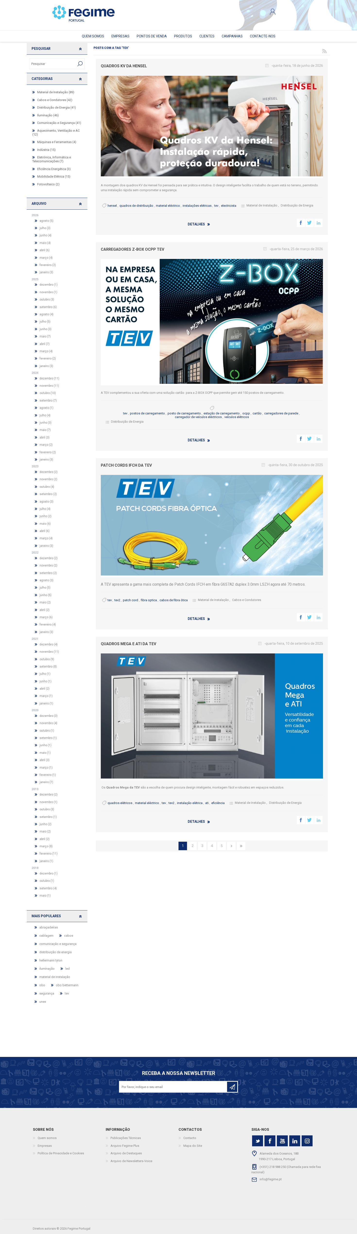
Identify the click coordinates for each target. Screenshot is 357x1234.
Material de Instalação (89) (55, 92)
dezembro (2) (49, 472)
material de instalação (54, 977)
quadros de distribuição (136, 205)
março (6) (46, 617)
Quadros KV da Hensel (124, 66)
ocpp (246, 413)
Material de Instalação (261, 205)
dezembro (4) (49, 644)
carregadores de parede (281, 413)
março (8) (46, 846)
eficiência (218, 803)
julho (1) (45, 674)
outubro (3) (47, 299)
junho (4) (45, 235)
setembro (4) (48, 888)
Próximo (231, 846)
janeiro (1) (46, 703)
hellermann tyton (50, 960)
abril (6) (45, 250)
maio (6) (45, 523)
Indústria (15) (46, 150)
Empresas (45, 1146)
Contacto (189, 1138)
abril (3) (45, 437)
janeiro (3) (46, 272)
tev (216, 205)
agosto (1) (46, 408)
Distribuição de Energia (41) (56, 107)
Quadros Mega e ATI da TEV (128, 644)
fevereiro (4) (48, 624)
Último (241, 846)
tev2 (117, 600)
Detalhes (196, 224)
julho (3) (45, 228)
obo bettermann (67, 985)
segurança (46, 993)
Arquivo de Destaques (126, 1153)
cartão (257, 413)
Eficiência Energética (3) (54, 169)
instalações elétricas (197, 205)
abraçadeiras (48, 927)
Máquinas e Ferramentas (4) (56, 142)
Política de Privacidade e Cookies (61, 1153)
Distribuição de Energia (297, 205)
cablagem (46, 935)
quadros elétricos (120, 803)
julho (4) (45, 415)
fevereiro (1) (48, 775)
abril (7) (45, 344)
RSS (324, 51)
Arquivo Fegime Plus (124, 1146)
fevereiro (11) (49, 853)
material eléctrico (168, 205)
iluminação (47, 968)
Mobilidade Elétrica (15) (53, 176)
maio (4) (45, 243)
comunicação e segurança (57, 944)
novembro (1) (48, 292)
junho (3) (45, 329)
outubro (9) (47, 659)
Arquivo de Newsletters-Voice (131, 1161)
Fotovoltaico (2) (48, 184)
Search (80, 63)
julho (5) (45, 321)
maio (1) (45, 752)
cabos (68, 935)
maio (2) (45, 602)
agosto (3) (46, 501)
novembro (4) (48, 723)
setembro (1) (48, 738)
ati (207, 803)
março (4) (46, 257)
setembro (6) (48, 307)
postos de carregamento (147, 413)
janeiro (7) (46, 782)
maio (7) (45, 336)
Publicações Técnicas (125, 1138)
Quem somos (47, 1138)
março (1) (46, 696)
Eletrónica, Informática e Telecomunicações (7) (51, 159)
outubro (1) (47, 730)
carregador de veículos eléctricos (198, 417)
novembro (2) (48, 479)
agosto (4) (46, 314)
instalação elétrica (190, 803)
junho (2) (45, 516)
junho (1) (45, 681)
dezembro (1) (49, 284)
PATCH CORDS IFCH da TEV (126, 465)
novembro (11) (49, 385)
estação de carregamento (222, 413)
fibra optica (149, 600)
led (67, 968)
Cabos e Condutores (246, 600)
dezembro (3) (49, 716)
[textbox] (52, 63)
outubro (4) (47, 486)
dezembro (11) (49, 378)
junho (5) (45, 595)
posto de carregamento (184, 413)
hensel (112, 205)
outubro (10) (48, 393)
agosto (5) (46, 221)
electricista (228, 205)
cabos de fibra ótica (174, 600)
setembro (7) (48, 400)
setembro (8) (48, 666)
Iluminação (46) (48, 115)
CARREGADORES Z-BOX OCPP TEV (132, 249)
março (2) (46, 444)
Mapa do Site (192, 1146)
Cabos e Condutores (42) (54, 100)
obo (42, 985)
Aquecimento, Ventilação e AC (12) (56, 132)
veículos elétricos (236, 417)
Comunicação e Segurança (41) (59, 123)
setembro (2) (48, 494)
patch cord (130, 600)
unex (42, 1001)
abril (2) (45, 610)
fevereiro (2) (48, 265)
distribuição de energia (55, 952)
